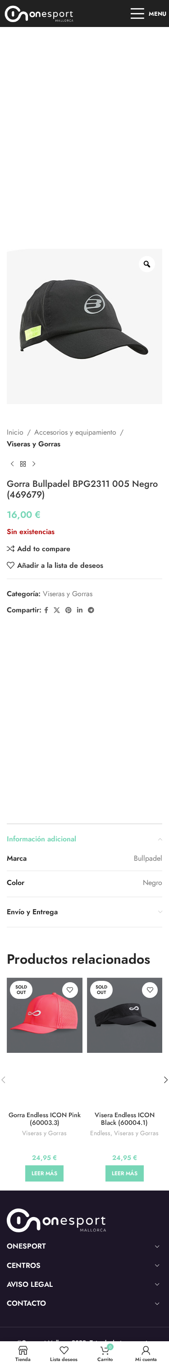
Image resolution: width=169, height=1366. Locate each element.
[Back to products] (23, 464)
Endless (100, 1133)
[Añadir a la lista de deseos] (70, 990)
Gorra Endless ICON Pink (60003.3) (45, 1118)
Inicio (15, 432)
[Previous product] (12, 464)
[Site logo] (39, 13)
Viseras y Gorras (33, 444)
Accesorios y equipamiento (75, 432)
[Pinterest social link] (68, 610)
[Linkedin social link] (79, 610)
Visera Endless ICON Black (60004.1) (125, 1118)
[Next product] (33, 464)
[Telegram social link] (91, 610)
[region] (84, 1289)
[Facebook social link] (46, 610)
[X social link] (57, 610)
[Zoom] (147, 264)
